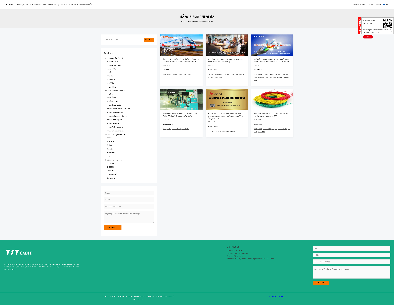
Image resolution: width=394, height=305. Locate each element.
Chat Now (368, 37)
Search (148, 40)
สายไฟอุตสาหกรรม (24, 4)
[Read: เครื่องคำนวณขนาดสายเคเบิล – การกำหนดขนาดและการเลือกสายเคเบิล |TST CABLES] (272, 45)
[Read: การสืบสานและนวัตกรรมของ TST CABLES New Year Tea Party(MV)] (227, 45)
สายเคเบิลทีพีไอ (185, 129)
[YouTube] (273, 296)
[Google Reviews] (282, 296)
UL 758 (256, 129)
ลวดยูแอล (274, 129)
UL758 (260, 129)
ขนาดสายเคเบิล (258, 74)
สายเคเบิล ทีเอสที (218, 77)
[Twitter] (276, 296)
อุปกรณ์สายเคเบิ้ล (85, 4)
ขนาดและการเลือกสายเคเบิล (270, 74)
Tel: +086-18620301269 (371, 33)
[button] (32, 4)
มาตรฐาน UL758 (267, 129)
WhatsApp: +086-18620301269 (369, 22)
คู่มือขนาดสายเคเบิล (259, 77)
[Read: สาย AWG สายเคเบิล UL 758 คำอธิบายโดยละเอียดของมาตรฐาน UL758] (272, 99)
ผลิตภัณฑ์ (356, 4)
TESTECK (210, 131)
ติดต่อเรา (379, 4)
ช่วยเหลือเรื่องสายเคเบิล (270, 77)
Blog (363, 4)
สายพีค (164, 129)
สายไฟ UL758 (261, 132)
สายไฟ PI (64, 4)
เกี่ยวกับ (370, 4)
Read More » (168, 69)
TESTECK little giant (219, 131)
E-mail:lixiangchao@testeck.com (373, 28)
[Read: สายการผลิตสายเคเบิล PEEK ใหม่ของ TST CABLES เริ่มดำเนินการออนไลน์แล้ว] (181, 99)
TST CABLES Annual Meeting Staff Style (218, 74)
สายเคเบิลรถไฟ (190, 74)
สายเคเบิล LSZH (40, 4)
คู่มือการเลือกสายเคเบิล (284, 74)
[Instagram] (279, 296)
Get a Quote (113, 228)
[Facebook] (269, 296)
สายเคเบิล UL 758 (282, 129)
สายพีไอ (169, 129)
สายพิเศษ (72, 4)
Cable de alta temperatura (170, 74)
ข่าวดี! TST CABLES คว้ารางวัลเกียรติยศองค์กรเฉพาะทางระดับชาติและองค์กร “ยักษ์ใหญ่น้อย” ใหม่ (225, 116)
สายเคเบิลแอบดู (53, 4)
